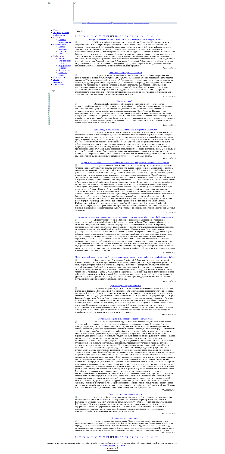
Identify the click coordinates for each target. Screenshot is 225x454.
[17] (147, 36)
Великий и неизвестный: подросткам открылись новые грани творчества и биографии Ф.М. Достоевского (125, 217)
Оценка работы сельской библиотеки (125, 394)
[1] (76, 36)
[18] (152, 36)
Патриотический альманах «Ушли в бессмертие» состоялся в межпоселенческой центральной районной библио (125, 257)
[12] (122, 36)
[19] (157, 36)
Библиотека (58, 56)
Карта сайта (58, 84)
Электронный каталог (65, 62)
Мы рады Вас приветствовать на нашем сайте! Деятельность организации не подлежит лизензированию (112, 23)
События (57, 37)
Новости (62, 40)
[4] (88, 36)
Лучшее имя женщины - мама (125, 418)
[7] (100, 36)
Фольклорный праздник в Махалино (125, 72)
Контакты (57, 82)
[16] (142, 36)
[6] (96, 36)
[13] (127, 36)
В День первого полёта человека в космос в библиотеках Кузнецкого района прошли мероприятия (125, 163)
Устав (61, 54)
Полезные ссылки (63, 73)
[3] (84, 36)
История (62, 51)
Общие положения (63, 48)
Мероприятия (65, 42)
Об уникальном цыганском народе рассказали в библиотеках (125, 319)
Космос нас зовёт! (125, 101)
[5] (92, 36)
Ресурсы (62, 58)
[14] (132, 36)
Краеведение (64, 70)
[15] (137, 36)
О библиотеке (59, 44)
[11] (117, 36)
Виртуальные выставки (65, 66)
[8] (103, 36)
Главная (56, 30)
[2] (80, 36)
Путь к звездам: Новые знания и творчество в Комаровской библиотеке (125, 129)
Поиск (56, 79)
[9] (107, 36)
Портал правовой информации (61, 33)
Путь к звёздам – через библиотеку (125, 286)
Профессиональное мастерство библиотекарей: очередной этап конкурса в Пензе (125, 39)
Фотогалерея (59, 77)
